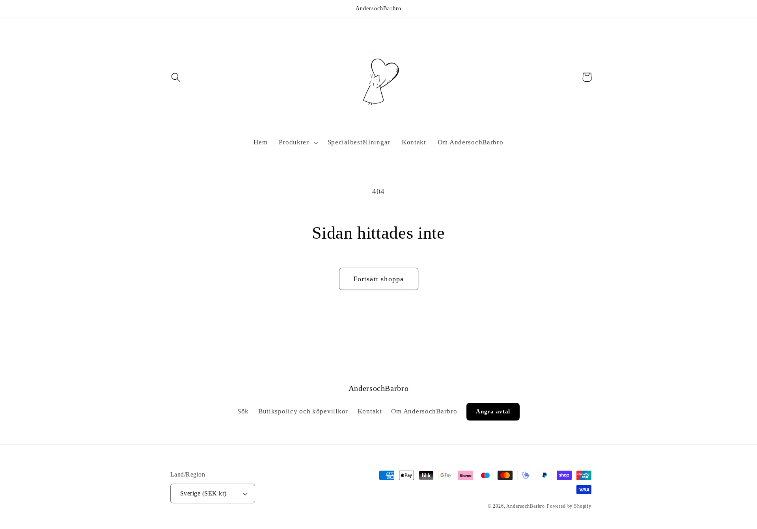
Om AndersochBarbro (424, 411)
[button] (176, 77)
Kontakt (370, 411)
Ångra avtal (493, 411)
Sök (243, 411)
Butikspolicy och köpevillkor (303, 411)
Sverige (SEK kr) (203, 493)
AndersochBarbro (525, 506)
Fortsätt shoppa (378, 279)
